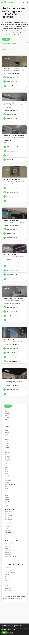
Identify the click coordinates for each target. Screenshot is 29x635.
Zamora (7, 503)
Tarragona (7, 492)
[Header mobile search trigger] (27, 2)
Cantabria (7, 430)
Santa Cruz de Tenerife (11, 484)
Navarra (7, 475)
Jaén (6, 454)
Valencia (7, 497)
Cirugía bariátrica (9, 586)
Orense (6, 477)
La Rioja (7, 458)
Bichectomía (8, 517)
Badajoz (7, 421)
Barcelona (7, 423)
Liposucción (8, 528)
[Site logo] (9, 2)
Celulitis (7, 569)
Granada (7, 443)
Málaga (6, 469)
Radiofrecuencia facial (10, 582)
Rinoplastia (7, 534)
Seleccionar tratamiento (9, 49)
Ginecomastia (8, 523)
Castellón (7, 432)
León (6, 462)
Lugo (6, 465)
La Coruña (7, 456)
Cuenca (7, 439)
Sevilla (6, 488)
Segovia (7, 486)
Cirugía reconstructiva (10, 521)
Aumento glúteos (9, 515)
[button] (14, 43)
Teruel (6, 493)
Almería (6, 415)
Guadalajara (8, 445)
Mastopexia (8, 530)
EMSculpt (7, 574)
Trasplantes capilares (10, 536)
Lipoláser (7, 526)
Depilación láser (9, 570)
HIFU (6, 576)
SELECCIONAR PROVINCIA (9, 43)
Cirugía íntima (8, 588)
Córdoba (7, 437)
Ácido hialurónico (9, 543)
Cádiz (6, 428)
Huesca (7, 451)
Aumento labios (8, 545)
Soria (6, 490)
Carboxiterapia (8, 567)
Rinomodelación (9, 558)
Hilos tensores (8, 554)
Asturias (7, 417)
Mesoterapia (8, 578)
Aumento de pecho (9, 513)
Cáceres (7, 426)
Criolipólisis (7, 548)
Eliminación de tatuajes (10, 572)
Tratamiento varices (10, 559)
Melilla (6, 471)
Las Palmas (7, 460)
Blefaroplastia (8, 519)
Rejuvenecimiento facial (11, 556)
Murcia (6, 473)
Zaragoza (7, 505)
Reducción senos (9, 532)
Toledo (6, 495)
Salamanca (7, 482)
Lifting (6, 524)
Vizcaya (7, 501)
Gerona (7, 441)
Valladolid (7, 499)
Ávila (6, 419)
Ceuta (6, 434)
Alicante (7, 413)
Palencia (7, 478)
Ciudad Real (8, 436)
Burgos (6, 424)
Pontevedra (8, 480)
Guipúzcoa (7, 447)
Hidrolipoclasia (8, 552)
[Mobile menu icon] (2, 2)
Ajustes (11, 632)
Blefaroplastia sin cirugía (11, 546)
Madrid (6, 467)
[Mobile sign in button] (24, 2)
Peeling (7, 580)
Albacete (7, 411)
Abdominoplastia (9, 511)
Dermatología (8, 590)
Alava (6, 409)
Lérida (6, 464)
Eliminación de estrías (10, 550)
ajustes (13, 629)
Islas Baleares (8, 452)
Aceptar (4, 632)
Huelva (6, 449)
